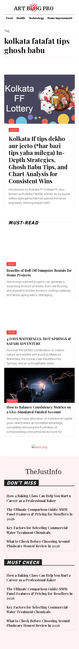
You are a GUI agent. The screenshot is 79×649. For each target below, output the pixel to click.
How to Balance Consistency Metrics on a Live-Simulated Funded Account (39, 409)
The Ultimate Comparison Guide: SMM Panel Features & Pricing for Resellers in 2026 (39, 514)
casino (13, 130)
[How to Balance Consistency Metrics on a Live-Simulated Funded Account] (39, 385)
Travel (11, 332)
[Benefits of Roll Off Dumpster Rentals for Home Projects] (39, 248)
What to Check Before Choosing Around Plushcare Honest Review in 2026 (38, 543)
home (11, 264)
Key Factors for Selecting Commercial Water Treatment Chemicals (37, 609)
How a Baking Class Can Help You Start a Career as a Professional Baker (39, 577)
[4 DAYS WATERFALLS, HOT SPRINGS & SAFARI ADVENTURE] (39, 317)
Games (12, 400)
